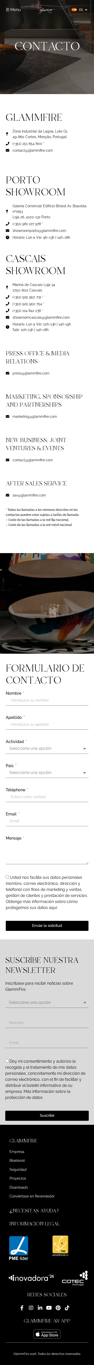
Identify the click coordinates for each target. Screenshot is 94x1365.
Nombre (14, 693)
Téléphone (16, 790)
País (10, 766)
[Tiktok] (67, 1307)
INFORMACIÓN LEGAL (35, 1223)
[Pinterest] (58, 1307)
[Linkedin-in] (40, 1307)
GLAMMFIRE (23, 1140)
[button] (47, 1140)
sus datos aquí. (44, 907)
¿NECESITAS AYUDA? (35, 1210)
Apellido (14, 718)
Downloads (19, 1187)
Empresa (17, 1152)
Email (12, 814)
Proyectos (18, 1178)
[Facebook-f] (22, 1307)
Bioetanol (17, 1161)
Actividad (15, 742)
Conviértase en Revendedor (32, 1196)
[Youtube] (49, 1307)
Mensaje (14, 838)
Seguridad (18, 1170)
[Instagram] (31, 1307)
